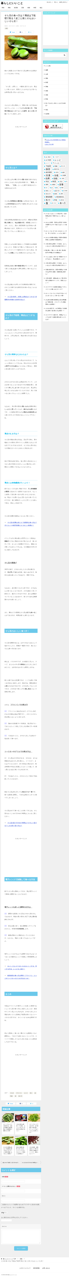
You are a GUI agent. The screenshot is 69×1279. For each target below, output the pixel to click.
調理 (62, 193)
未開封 (53, 184)
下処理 (48, 166)
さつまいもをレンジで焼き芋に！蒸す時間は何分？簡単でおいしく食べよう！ (56, 216)
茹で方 (57, 191)
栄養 (61, 184)
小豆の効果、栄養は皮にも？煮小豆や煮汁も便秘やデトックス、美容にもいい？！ (33, 1150)
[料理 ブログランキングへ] (54, 127)
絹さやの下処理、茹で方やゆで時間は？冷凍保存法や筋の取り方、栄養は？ (12, 1162)
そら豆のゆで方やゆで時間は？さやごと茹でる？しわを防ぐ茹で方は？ (31, 1162)
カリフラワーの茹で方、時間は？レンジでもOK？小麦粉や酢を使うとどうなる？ (56, 317)
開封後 (62, 200)
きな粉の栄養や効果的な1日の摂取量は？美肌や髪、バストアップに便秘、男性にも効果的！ (56, 302)
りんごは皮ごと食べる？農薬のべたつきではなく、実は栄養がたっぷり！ (56, 258)
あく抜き (48, 157)
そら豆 (12, 1093)
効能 (56, 178)
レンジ (25, 1093)
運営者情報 (36, 1268)
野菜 (3, 7)
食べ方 (20, 1096)
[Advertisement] (21, 140)
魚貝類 (16, 7)
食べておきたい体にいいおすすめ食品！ (55, 104)
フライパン (19, 1093)
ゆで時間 (48, 160)
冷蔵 (56, 175)
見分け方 (48, 194)
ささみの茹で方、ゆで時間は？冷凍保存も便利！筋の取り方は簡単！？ (56, 309)
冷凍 (48, 175)
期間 (47, 184)
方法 (61, 181)
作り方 (63, 166)
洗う (47, 187)
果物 (9, 7)
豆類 (22, 7)
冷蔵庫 (64, 175)
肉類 (28, 7)
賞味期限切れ (60, 197)
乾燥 (56, 166)
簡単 (62, 187)
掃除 (46, 78)
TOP (9, 1259)
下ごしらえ (56, 163)
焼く (31, 1093)
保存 (48, 169)
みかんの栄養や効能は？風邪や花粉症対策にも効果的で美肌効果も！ (56, 238)
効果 (48, 178)
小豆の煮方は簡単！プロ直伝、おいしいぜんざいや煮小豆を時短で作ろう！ (20, 1127)
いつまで (56, 157)
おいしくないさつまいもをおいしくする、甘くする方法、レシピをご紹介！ (56, 232)
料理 (35, 7)
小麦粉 (62, 178)
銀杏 (8, 975)
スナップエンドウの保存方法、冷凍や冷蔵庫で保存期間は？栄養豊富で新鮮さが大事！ (7, 1127)
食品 (41, 7)
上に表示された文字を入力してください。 (15, 1217)
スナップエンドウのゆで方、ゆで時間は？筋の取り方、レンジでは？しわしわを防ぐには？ (33, 1128)
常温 (47, 181)
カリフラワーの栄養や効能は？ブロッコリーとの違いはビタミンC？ (56, 288)
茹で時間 (65, 190)
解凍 (55, 194)
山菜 (46, 74)
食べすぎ (54, 203)
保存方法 (56, 169)
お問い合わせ (46, 1268)
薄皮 (11, 1096)
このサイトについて (25, 1268)
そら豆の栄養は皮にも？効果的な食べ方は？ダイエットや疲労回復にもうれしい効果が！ (7, 1150)
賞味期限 (49, 197)
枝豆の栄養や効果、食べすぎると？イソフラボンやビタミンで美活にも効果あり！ (20, 1150)
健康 (46, 70)
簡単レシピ (48, 190)
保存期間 (49, 172)
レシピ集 (47, 66)
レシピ (58, 160)
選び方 (48, 200)
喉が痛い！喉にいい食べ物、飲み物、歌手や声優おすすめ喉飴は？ (56, 251)
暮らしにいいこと (12, 3)
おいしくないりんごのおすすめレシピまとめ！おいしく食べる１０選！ (56, 294)
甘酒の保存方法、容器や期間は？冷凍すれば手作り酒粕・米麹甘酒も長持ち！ (56, 272)
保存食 (57, 172)
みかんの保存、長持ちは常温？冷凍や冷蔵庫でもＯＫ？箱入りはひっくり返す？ (56, 225)
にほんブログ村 (49, 144)
